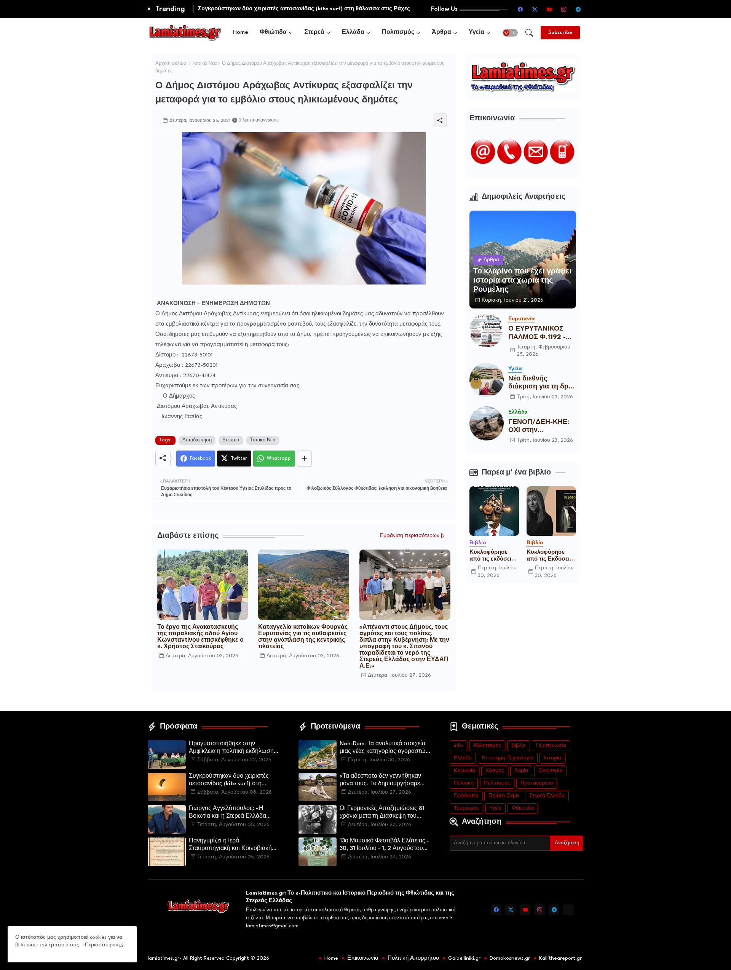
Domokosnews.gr (510, 958)
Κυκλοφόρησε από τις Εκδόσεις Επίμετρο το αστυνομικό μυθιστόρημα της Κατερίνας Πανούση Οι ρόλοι (551, 556)
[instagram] (564, 9)
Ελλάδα (353, 32)
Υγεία (476, 32)
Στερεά (314, 32)
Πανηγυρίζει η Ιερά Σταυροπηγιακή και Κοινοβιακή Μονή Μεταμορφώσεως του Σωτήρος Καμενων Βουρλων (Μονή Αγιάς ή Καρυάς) (230, 845)
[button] (510, 33)
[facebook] (520, 9)
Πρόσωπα (466, 795)
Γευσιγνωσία (551, 745)
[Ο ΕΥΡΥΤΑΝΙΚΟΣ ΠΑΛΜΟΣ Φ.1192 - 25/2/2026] (486, 330)
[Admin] (568, 909)
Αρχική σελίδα (171, 63)
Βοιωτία (230, 440)
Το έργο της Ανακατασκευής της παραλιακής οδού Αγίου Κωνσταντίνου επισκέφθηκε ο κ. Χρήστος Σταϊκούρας (200, 637)
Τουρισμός (466, 808)
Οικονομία (550, 770)
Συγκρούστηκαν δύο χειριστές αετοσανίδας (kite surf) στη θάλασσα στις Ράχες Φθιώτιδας (231, 780)
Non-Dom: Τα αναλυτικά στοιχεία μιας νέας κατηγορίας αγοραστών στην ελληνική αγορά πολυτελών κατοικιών (384, 748)
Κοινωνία (464, 770)
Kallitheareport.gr (560, 958)
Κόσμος (494, 770)
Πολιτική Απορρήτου (413, 958)
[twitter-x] (535, 9)
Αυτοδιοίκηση (197, 440)
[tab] (240, 32)
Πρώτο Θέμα (503, 795)
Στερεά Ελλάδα (547, 795)
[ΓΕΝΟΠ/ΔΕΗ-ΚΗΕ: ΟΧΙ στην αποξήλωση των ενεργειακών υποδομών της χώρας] (486, 423)
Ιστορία (552, 758)
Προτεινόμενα (536, 783)
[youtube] (549, 9)
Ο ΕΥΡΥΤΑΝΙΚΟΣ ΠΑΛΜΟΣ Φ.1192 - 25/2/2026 (537, 333)
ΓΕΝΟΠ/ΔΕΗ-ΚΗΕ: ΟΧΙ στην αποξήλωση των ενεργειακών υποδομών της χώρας (538, 427)
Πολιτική (464, 783)
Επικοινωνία (362, 958)
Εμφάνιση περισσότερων (409, 535)
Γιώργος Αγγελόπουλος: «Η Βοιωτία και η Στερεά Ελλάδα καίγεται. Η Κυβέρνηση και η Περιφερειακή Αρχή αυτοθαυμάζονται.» (227, 813)
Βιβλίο (518, 745)
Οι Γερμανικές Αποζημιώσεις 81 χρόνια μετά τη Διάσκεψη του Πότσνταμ (382, 813)
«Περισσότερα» (100, 945)
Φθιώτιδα (273, 32)
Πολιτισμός (398, 32)
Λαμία (521, 770)
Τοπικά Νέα (204, 63)
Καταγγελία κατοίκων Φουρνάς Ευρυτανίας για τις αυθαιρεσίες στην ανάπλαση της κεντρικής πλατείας (303, 637)
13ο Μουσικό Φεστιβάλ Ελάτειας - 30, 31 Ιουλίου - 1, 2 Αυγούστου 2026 (384, 845)
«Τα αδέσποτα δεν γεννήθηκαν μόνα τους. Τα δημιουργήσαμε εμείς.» (380, 780)
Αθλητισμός (487, 745)
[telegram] (578, 9)
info (458, 745)
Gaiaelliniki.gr (464, 958)
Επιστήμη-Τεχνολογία (507, 758)
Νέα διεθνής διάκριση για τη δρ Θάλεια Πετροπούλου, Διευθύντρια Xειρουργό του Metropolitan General (538, 383)
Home (240, 32)
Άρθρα (441, 32)
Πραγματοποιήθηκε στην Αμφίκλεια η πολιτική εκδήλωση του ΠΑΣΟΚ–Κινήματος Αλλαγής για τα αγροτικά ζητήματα (233, 748)
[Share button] (304, 459)
